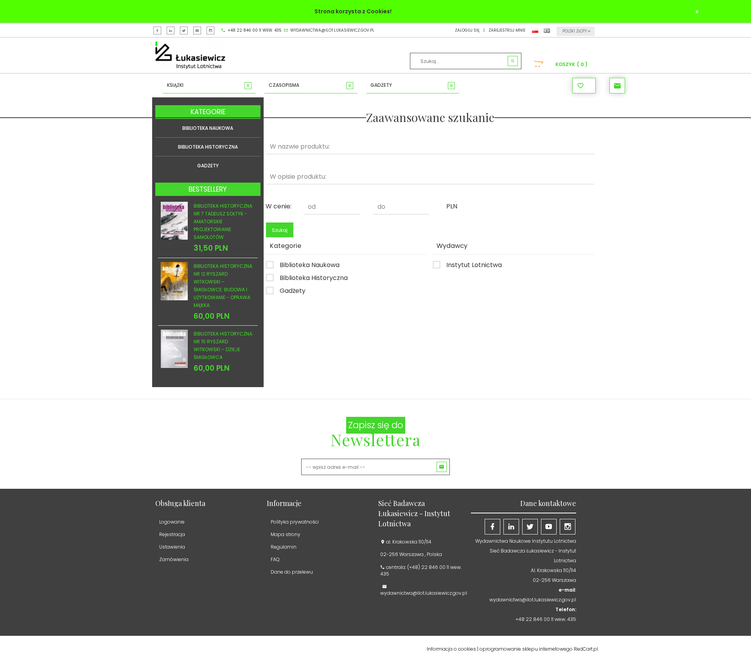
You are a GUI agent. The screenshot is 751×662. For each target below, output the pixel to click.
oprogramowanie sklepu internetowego (526, 649)
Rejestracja (172, 534)
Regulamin (283, 547)
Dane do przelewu (292, 572)
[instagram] (210, 30)
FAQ (275, 559)
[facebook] (157, 30)
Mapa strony (285, 534)
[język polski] (535, 30)
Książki (175, 85)
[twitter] (184, 30)
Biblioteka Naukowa (207, 128)
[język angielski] (547, 30)
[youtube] (197, 30)
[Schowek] (584, 85)
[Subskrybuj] (442, 467)
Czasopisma (284, 85)
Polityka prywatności (295, 521)
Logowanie (172, 521)
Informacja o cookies (451, 649)
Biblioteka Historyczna (208, 147)
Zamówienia (174, 559)
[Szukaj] (512, 61)
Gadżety (381, 85)
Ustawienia (172, 547)
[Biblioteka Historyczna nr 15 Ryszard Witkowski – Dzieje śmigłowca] (174, 348)
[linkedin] (170, 30)
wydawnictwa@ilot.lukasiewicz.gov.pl (332, 30)
